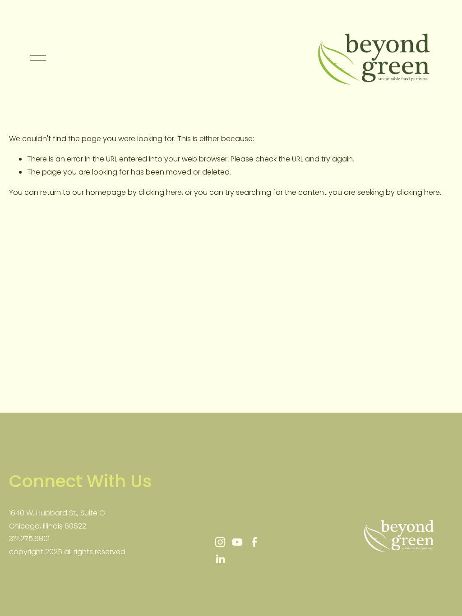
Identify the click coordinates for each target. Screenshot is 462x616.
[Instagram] (220, 542)
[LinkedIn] (220, 559)
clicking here (160, 192)
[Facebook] (254, 542)
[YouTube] (237, 542)
